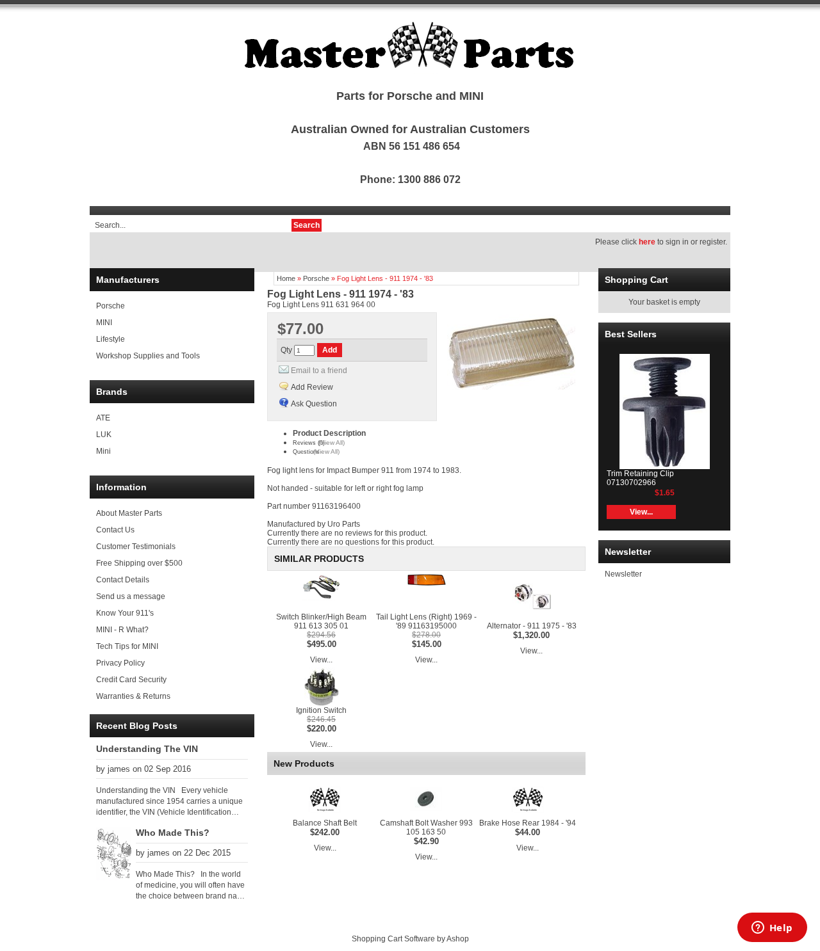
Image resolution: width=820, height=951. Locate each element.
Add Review (312, 387)
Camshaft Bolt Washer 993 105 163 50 (426, 827)
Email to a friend (319, 370)
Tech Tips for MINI (127, 646)
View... (321, 659)
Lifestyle (110, 339)
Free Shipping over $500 (139, 563)
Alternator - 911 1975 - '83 (532, 625)
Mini (103, 451)
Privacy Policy (120, 663)
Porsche (110, 305)
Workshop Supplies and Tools (148, 355)
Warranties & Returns (133, 696)
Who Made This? (172, 832)
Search (306, 225)
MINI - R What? (122, 629)
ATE (103, 417)
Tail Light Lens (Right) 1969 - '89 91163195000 (426, 621)
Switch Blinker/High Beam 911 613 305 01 (321, 621)
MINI (104, 322)
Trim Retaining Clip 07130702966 (640, 478)
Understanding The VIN (147, 749)
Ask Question (314, 403)
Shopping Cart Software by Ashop (410, 938)
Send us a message (130, 596)
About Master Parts (129, 513)
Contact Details (122, 579)
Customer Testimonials (136, 546)
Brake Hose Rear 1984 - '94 (527, 823)
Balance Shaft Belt (325, 823)
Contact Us (115, 529)
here (647, 241)
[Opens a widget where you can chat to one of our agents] (772, 929)
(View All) (331, 442)
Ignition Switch (321, 710)
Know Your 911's (125, 613)
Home (286, 278)
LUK (103, 434)
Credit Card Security (131, 679)
